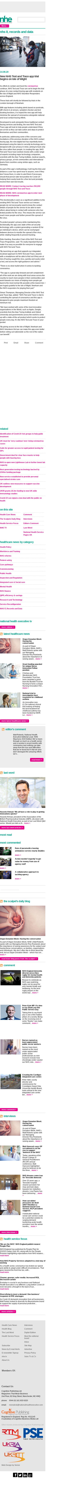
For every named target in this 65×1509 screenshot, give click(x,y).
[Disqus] (22, 386)
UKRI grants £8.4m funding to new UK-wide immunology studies (18, 492)
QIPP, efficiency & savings (11, 595)
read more (4, 1256)
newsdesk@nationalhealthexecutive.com (26, 1405)
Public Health (5, 573)
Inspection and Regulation (11, 578)
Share (26, 343)
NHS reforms (5, 556)
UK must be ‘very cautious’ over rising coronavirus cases (22, 442)
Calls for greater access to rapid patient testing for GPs (21, 449)
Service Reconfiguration (10, 604)
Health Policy (5, 547)
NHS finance (5, 591)
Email (16, 343)
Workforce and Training (10, 551)
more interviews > (9, 1232)
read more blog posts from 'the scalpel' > (19, 959)
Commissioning (6, 569)
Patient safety (6, 560)
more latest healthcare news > (15, 721)
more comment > (9, 1110)
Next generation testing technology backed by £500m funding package (19, 470)
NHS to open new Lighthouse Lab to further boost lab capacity (22, 463)
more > (39, 659)
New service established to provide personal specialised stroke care (19, 478)
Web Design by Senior (11, 1465)
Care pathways (6, 565)
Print (6, 343)
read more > (37, 760)
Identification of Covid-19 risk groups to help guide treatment (21, 435)
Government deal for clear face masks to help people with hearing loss (19, 456)
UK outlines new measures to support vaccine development (20, 485)
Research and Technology (11, 600)
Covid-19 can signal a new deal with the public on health (21, 499)
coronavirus (33, 86)
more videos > (8, 627)
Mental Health (6, 587)
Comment (39, 343)
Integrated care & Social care (12, 582)
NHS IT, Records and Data (11, 609)
